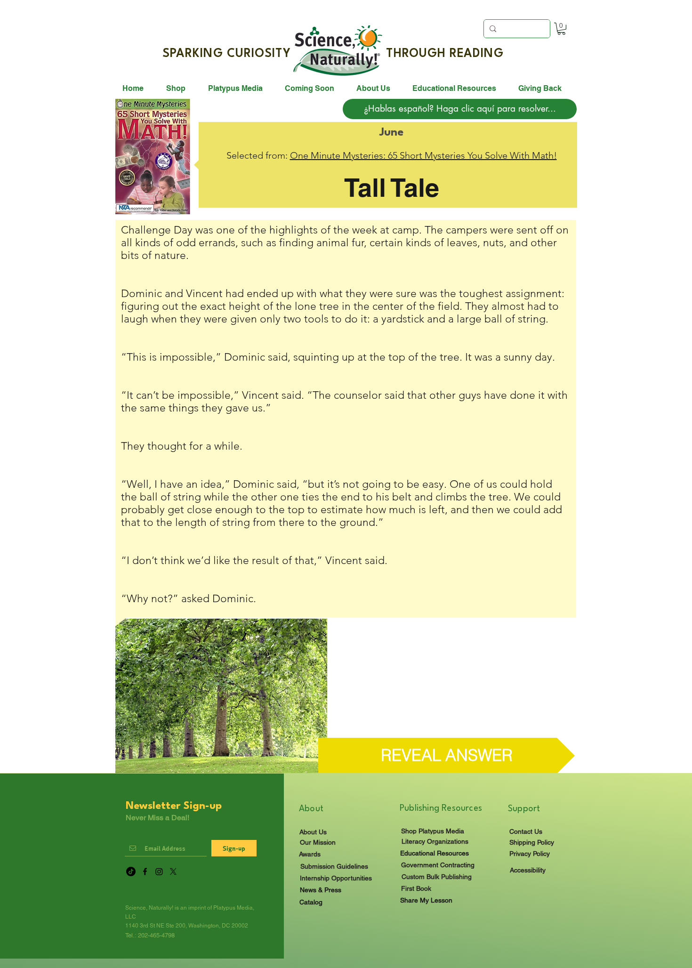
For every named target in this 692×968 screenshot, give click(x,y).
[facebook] (145, 871)
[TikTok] (131, 871)
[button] (561, 29)
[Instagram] (159, 871)
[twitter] (173, 871)
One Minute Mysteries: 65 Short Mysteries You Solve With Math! (423, 155)
